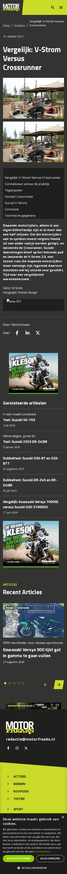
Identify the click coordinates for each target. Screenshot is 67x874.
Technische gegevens (20, 216)
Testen (19, 799)
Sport (18, 809)
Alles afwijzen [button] (50, 858)
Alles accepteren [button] (18, 858)
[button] (33, 868)
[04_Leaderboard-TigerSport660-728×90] (33, 706)
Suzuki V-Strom (16, 203)
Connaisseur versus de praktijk (27, 184)
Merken (19, 784)
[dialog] (33, 843)
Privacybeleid (43, 851)
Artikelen (19, 25)
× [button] (62, 817)
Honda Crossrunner (19, 197)
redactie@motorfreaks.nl (30, 739)
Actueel (19, 776)
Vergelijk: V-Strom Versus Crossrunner (32, 178)
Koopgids (21, 791)
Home (6, 25)
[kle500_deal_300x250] (33, 373)
